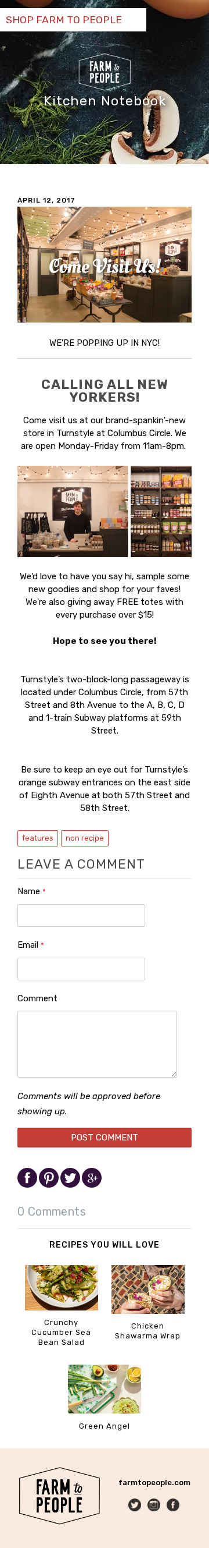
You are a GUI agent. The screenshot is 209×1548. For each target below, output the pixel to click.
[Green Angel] (104, 1411)
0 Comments (51, 1211)
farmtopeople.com (154, 1482)
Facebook (174, 1506)
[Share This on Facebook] (28, 1185)
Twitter (135, 1506)
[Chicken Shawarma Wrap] (148, 1311)
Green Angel (104, 1426)
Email (30, 945)
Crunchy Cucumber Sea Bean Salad (61, 1332)
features (37, 838)
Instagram (154, 1506)
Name (31, 891)
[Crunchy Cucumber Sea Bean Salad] (61, 1307)
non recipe (85, 838)
